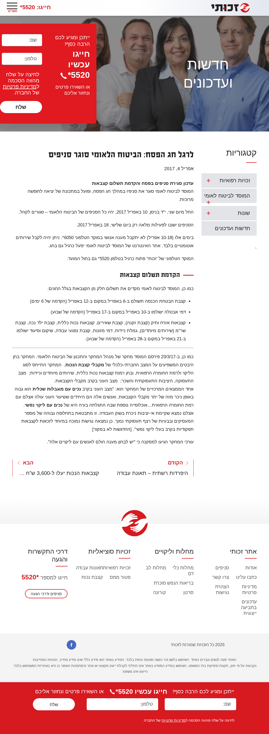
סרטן (188, 592)
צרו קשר (220, 577)
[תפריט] (12, 6)
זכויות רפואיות (235, 180)
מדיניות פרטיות (20, 86)
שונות (244, 213)
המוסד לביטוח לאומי (227, 196)
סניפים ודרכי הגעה (46, 593)
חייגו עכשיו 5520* (79, 64)
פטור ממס (120, 577)
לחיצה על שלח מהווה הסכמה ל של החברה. (21, 83)
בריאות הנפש (180, 583)
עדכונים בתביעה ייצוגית (249, 607)
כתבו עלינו (246, 577)
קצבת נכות (92, 577)
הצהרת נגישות (222, 589)
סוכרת (160, 583)
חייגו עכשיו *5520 (141, 691)
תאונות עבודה (89, 567)
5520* (35, 7)
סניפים (222, 567)
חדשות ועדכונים (232, 228)
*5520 (30, 577)
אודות (251, 567)
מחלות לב (156, 567)
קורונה (159, 592)
